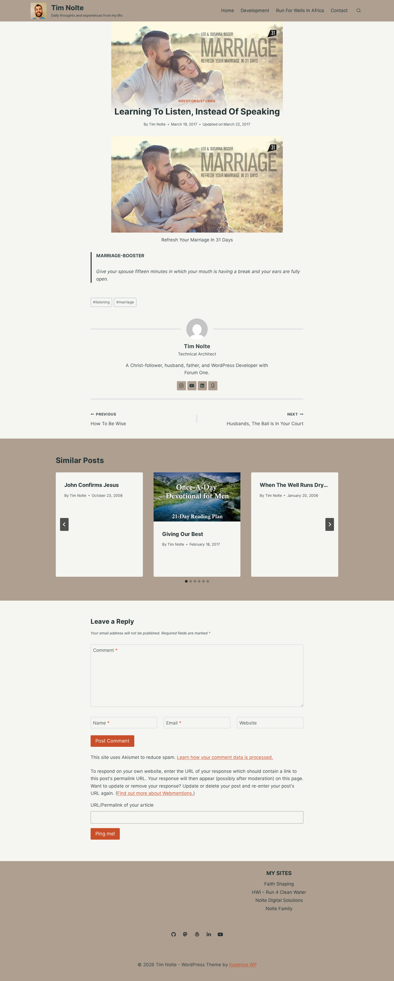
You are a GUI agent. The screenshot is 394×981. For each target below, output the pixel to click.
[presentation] (197, 496)
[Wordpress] (197, 934)
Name (101, 723)
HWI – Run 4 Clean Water (279, 892)
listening (101, 302)
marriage (125, 302)
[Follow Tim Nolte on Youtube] (191, 385)
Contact (339, 10)
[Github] (174, 934)
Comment (105, 650)
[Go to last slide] (64, 524)
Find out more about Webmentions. (155, 793)
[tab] (186, 581)
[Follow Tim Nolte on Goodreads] (212, 385)
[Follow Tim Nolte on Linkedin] (202, 385)
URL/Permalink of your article (122, 805)
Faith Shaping (279, 884)
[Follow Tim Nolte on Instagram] (181, 385)
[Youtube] (220, 934)
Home (227, 10)
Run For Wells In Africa (300, 10)
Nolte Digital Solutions (279, 900)
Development (255, 10)
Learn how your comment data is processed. (225, 757)
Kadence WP (243, 964)
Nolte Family (279, 908)
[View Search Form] (358, 11)
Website (248, 723)
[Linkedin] (209, 934)
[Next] (329, 524)
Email (173, 723)
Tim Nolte (157, 124)
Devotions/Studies (197, 101)
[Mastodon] (185, 934)
